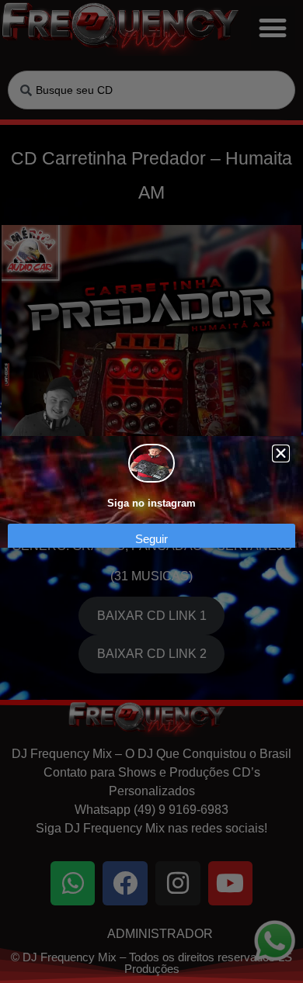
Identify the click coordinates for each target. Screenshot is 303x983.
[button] (280, 453)
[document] (151, 491)
